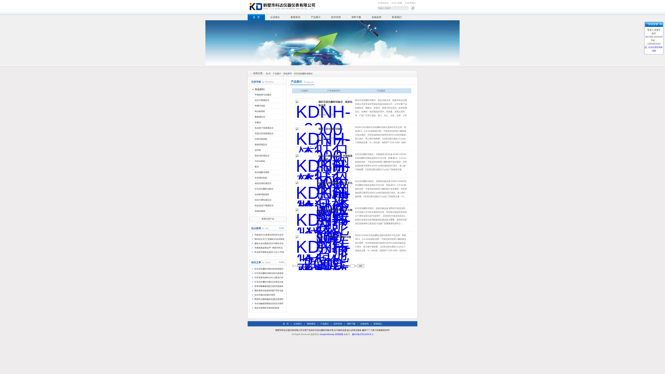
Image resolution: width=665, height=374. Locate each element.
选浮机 (258, 150)
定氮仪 (258, 122)
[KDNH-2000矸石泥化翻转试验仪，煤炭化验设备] (306, 217)
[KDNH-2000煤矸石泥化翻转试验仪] (306, 135)
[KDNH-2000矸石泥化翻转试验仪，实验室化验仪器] (306, 190)
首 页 (256, 17)
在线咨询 (376, 17)
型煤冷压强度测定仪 (264, 133)
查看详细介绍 (328, 114)
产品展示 (316, 17)
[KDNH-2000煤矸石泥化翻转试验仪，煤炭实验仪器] (306, 108)
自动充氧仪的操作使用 (264, 295)
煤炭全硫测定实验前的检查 (266, 308)
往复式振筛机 (261, 139)
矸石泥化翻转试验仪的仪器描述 (268, 273)
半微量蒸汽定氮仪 (263, 94)
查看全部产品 (268, 219)
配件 (257, 167)
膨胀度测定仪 (261, 144)
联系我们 (411, 3)
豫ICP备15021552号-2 (362, 334)
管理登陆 (339, 334)
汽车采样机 (260, 161)
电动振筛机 (260, 111)
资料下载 (356, 17)
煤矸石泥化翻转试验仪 (330, 128)
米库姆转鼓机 (261, 178)
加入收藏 (398, 3)
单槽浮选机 (260, 106)
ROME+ (282, 228)
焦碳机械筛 (260, 211)
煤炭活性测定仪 (262, 155)
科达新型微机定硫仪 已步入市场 (269, 252)
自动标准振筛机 (262, 194)
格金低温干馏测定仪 (264, 205)
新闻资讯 (295, 17)
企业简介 (275, 17)
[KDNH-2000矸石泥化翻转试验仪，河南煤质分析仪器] (306, 162)
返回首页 (384, 3)
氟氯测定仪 (260, 117)
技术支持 (336, 17)
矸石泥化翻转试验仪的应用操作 (268, 269)
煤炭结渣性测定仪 (263, 183)
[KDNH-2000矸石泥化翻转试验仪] (306, 244)
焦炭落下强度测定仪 (264, 128)
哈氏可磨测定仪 (262, 100)
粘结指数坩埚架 (262, 172)
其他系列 (287, 73)
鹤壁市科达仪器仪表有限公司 (282, 6)
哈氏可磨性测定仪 (263, 200)
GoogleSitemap (327, 334)
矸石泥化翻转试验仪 (303, 73)
